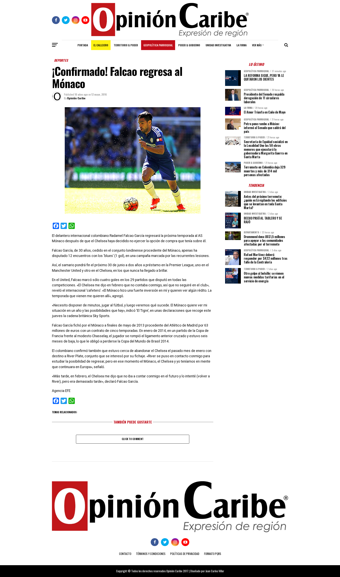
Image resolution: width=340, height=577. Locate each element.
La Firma (242, 45)
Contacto (125, 554)
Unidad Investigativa (218, 45)
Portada (83, 45)
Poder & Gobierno (189, 45)
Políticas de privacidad (184, 554)
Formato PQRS (212, 554)
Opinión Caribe (76, 98)
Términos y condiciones (150, 554)
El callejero (100, 45)
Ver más (256, 45)
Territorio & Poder (126, 45)
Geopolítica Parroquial (158, 45)
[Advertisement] (256, 314)
